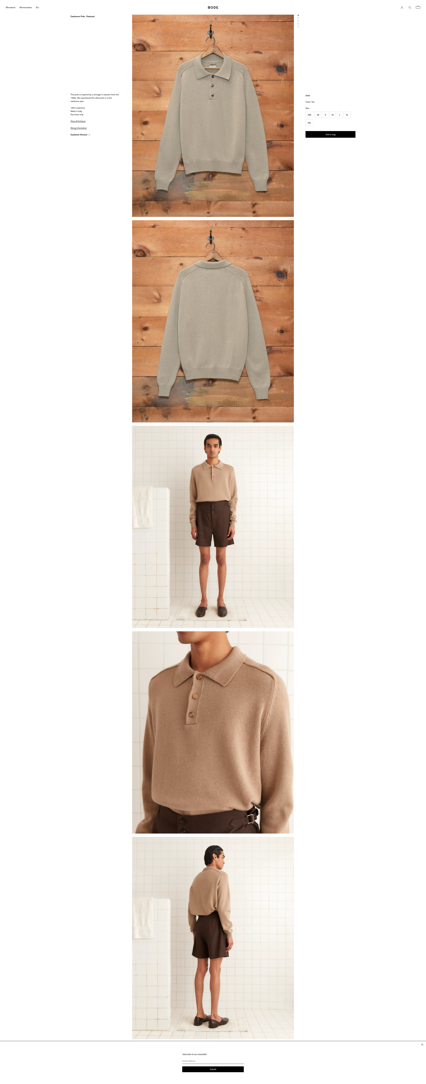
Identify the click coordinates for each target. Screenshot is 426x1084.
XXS (309, 114)
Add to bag (330, 134)
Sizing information (79, 127)
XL (347, 114)
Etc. (37, 7)
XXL (309, 122)
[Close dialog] (422, 1045)
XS (318, 114)
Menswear (10, 7)
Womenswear (25, 7)
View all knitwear (78, 121)
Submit (213, 1069)
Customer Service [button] (79, 134)
